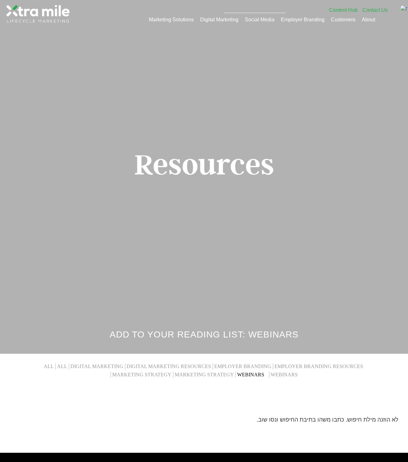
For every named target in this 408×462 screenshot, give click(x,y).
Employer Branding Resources (318, 366)
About (368, 19)
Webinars (250, 375)
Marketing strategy (141, 375)
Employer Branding (302, 19)
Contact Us (375, 10)
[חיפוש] (281, 8)
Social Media (259, 19)
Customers (343, 19)
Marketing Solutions (171, 19)
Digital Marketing (219, 19)
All (49, 366)
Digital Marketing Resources (169, 366)
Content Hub (343, 10)
